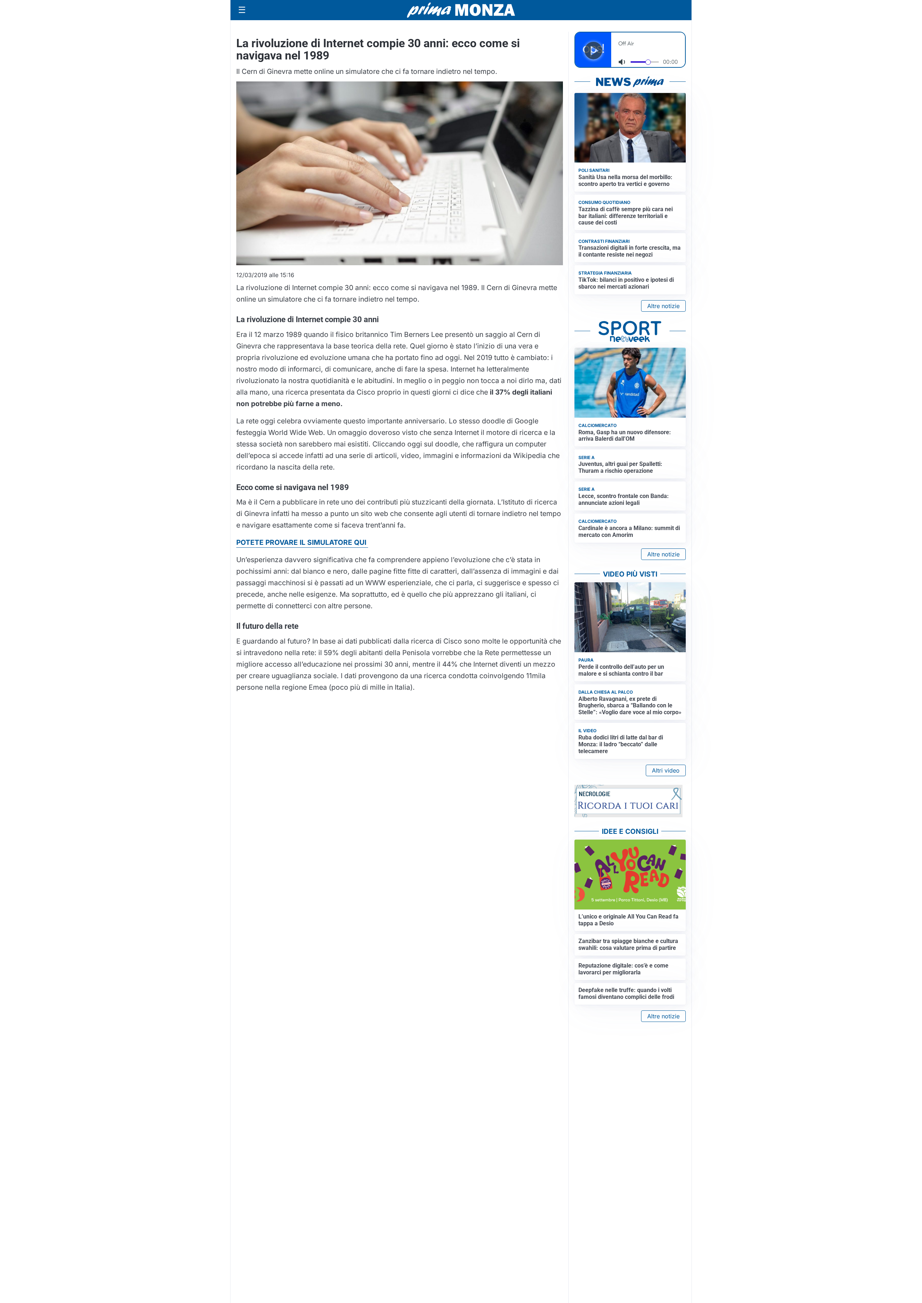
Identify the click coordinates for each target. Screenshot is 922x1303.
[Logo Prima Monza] (461, 10)
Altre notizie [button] (663, 306)
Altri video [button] (666, 770)
